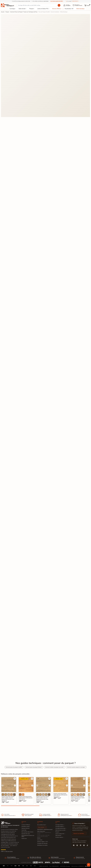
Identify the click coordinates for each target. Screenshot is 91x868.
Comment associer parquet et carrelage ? (76, 767)
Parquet (31, 8)
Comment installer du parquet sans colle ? (54, 767)
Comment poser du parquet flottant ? (34, 767)
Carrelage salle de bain (60, 828)
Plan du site (87, 866)
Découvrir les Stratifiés (45, 749)
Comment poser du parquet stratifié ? (14, 767)
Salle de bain (22, 8)
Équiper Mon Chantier (45, 245)
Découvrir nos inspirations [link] (78, 833)
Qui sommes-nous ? (41, 824)
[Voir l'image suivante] (15, 785)
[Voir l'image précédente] (2, 785)
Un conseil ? (72, 1)
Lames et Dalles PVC (42, 8)
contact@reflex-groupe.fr (48, 829)
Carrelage (12, 8)
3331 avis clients (9, 851)
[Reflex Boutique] (7, 5)
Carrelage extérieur (59, 826)
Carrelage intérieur (59, 824)
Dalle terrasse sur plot (60, 830)
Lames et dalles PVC (59, 833)
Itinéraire (38, 838)
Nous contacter (41, 827)
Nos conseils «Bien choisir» (27, 832)
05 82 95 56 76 (40, 829)
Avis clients (39, 840)
